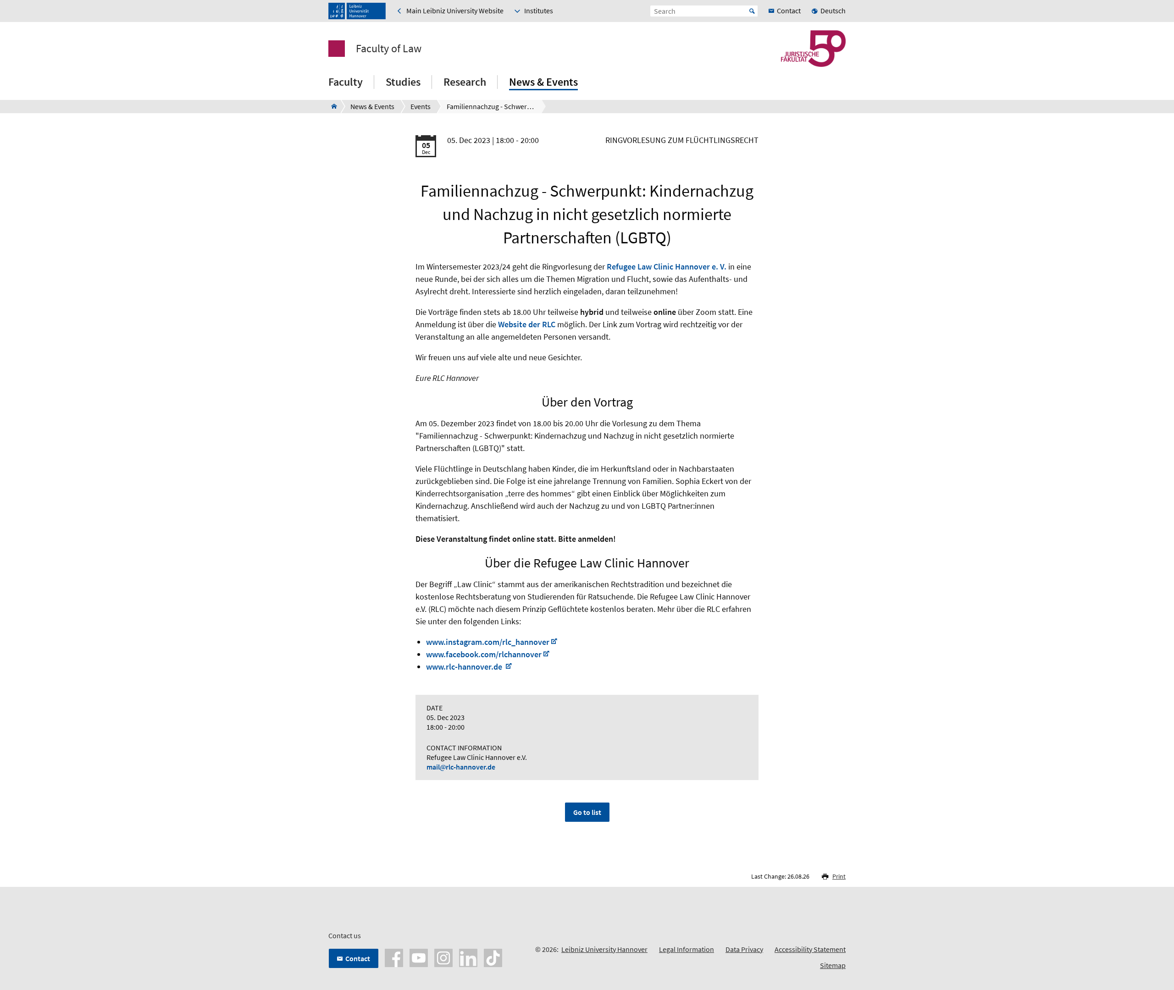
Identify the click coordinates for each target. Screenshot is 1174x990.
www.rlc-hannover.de (465, 666)
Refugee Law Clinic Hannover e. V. (666, 266)
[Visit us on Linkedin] (468, 957)
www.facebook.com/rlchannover (484, 654)
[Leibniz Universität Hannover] (357, 11)
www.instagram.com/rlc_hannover (487, 642)
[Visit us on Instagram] (443, 957)
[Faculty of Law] (331, 106)
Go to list (587, 812)
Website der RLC (526, 324)
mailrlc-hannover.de (460, 766)
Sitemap (833, 965)
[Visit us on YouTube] (418, 957)
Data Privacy (744, 949)
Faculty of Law (388, 48)
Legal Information (686, 949)
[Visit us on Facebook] (394, 957)
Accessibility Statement (810, 949)
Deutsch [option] (833, 10)
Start (752, 11)
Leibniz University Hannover (604, 949)
